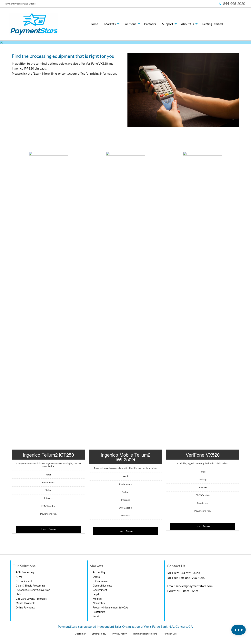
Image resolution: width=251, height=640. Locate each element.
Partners (150, 24)
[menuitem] (94, 24)
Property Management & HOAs (110, 607)
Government (100, 589)
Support (167, 24)
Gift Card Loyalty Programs (31, 598)
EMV (18, 594)
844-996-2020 (190, 573)
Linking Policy (99, 633)
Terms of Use (169, 633)
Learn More (48, 529)
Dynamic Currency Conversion (33, 589)
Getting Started (212, 24)
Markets (110, 24)
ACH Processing (25, 572)
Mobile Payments (25, 603)
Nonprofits (99, 603)
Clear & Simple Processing (30, 585)
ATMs (19, 576)
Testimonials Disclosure (145, 633)
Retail (96, 616)
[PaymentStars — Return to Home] (33, 24)
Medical (97, 598)
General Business (102, 585)
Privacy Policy (119, 633)
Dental (96, 576)
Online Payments (25, 607)
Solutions (130, 24)
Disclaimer (80, 633)
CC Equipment (24, 581)
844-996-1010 (195, 577)
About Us (187, 24)
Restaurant (99, 611)
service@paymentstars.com (194, 586)
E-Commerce (100, 581)
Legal (96, 594)
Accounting (99, 572)
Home (94, 24)
